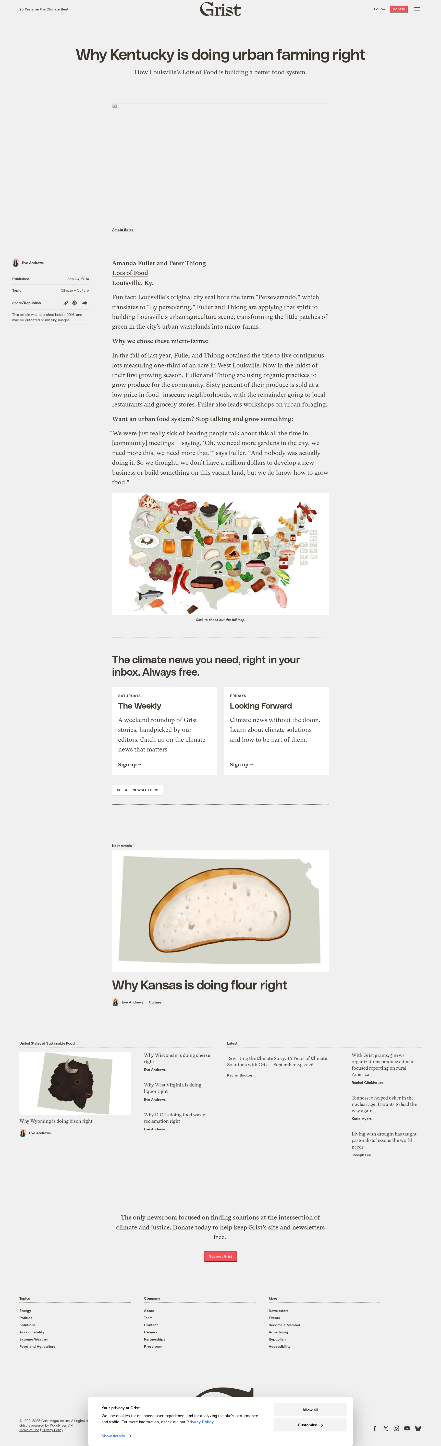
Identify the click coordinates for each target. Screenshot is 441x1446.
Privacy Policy (52, 1430)
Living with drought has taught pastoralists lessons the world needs (384, 1140)
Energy (25, 1310)
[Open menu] (417, 9)
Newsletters (278, 1310)
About (149, 1310)
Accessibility (280, 1346)
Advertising (278, 1332)
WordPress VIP (61, 1425)
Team (148, 1318)
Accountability (31, 1332)
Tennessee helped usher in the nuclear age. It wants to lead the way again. (384, 1104)
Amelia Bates (122, 230)
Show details (113, 1436)
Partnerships (154, 1339)
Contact (151, 1325)
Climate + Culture (75, 290)
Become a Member (284, 1325)
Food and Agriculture (37, 1346)
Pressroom (153, 1346)
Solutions (27, 1325)
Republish (277, 1339)
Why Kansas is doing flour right (200, 984)
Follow (379, 9)
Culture (155, 1002)
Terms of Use (29, 1430)
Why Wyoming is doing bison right (55, 1121)
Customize (307, 1425)
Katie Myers (362, 1118)
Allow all (310, 1410)
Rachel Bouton (239, 1075)
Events (274, 1318)
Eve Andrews (33, 262)
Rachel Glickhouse (367, 1082)
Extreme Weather (33, 1339)
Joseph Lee (361, 1155)
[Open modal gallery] (220, 554)
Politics (25, 1318)
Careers (150, 1332)
